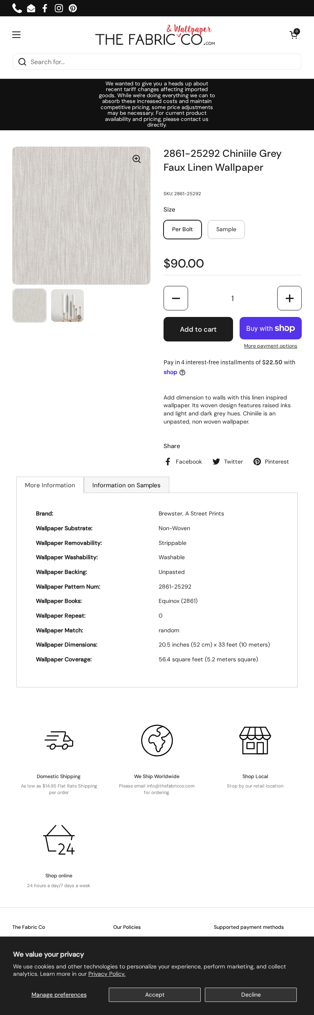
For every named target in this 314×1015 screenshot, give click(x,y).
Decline (251, 994)
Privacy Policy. (107, 973)
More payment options (270, 346)
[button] (293, 35)
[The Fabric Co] (155, 35)
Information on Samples (126, 485)
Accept (155, 994)
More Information (50, 485)
